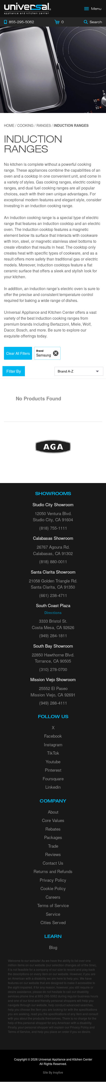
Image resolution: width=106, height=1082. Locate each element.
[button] (18, 353)
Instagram (53, 744)
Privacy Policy (53, 880)
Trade (53, 846)
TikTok (53, 753)
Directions (53, 612)
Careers (53, 897)
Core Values (53, 820)
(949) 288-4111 (53, 703)
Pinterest (53, 770)
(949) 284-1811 (53, 635)
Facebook (53, 736)
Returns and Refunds (53, 871)
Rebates (53, 829)
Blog (53, 947)
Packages (53, 837)
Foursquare (53, 778)
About (53, 812)
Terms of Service (53, 905)
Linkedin (53, 787)
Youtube (53, 761)
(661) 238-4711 (53, 595)
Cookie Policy (53, 888)
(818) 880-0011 (53, 561)
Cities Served (53, 922)
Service (53, 914)
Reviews (53, 854)
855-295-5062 (47, 996)
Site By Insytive (53, 1072)
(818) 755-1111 (53, 528)
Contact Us (53, 863)
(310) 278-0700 (53, 669)
